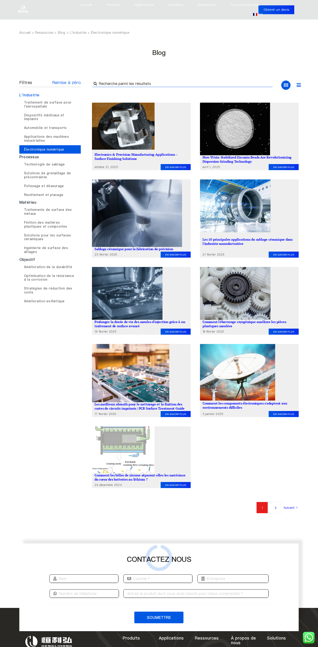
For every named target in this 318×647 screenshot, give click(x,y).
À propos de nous (243, 640)
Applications (171, 638)
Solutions (276, 638)
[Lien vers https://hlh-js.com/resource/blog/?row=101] (298, 85)
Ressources (207, 638)
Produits (131, 638)
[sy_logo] (23, 5)
